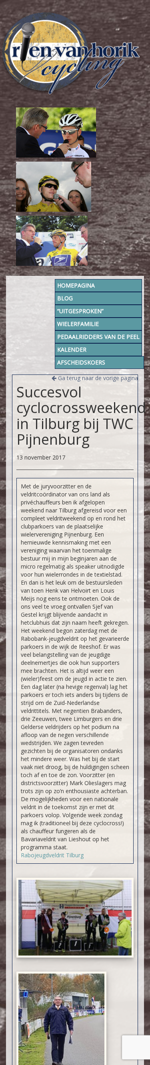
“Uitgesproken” (80, 311)
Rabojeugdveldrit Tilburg (52, 855)
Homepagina (76, 285)
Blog (65, 298)
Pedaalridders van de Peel (98, 336)
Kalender (71, 349)
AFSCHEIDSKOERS (81, 362)
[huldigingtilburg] (75, 918)
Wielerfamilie (78, 324)
